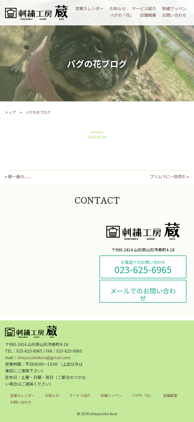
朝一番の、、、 (20, 176)
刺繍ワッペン (174, 8)
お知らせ (118, 8)
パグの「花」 (122, 15)
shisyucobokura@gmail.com (44, 357)
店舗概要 (148, 15)
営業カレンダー (89, 8)
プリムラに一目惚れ (168, 176)
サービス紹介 (144, 8)
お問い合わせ (174, 15)
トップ (10, 112)
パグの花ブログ (38, 112)
